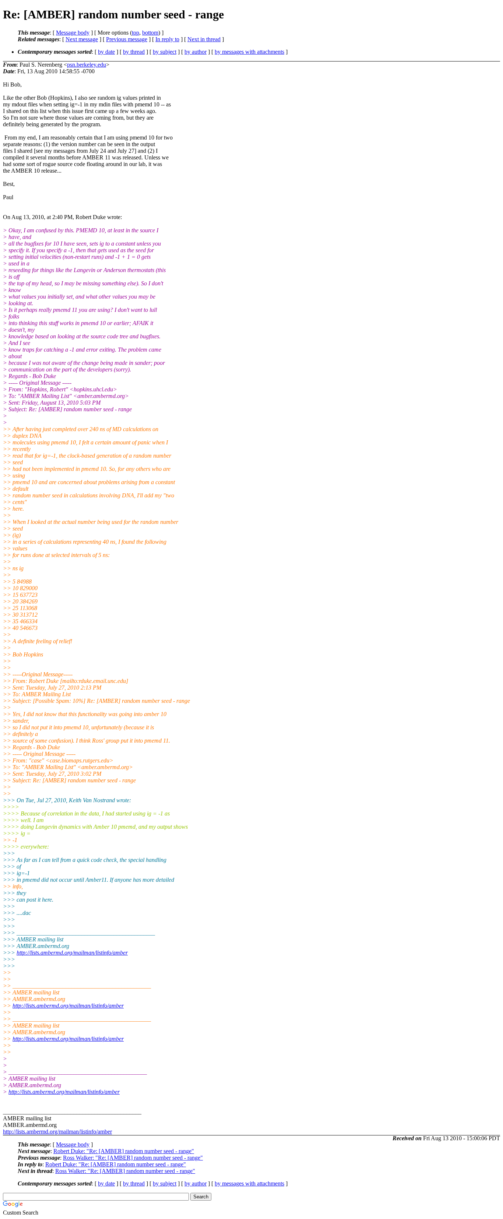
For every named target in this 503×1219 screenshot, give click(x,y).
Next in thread (204, 39)
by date (106, 52)
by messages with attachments (249, 52)
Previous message (126, 39)
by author (195, 52)
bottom (150, 32)
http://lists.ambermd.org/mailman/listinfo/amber (72, 953)
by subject (164, 52)
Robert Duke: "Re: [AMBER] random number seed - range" (123, 1151)
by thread (134, 52)
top (135, 32)
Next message (82, 39)
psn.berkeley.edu (86, 64)
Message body (72, 32)
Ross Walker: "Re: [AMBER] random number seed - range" (133, 1158)
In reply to (167, 39)
